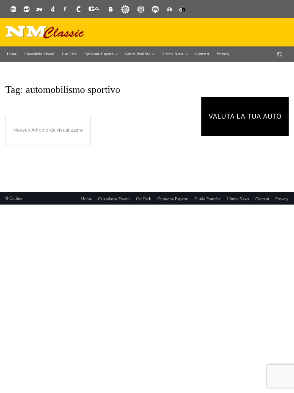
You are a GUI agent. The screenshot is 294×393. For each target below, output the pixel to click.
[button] (279, 53)
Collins (16, 198)
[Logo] (45, 32)
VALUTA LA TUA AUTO (245, 116)
